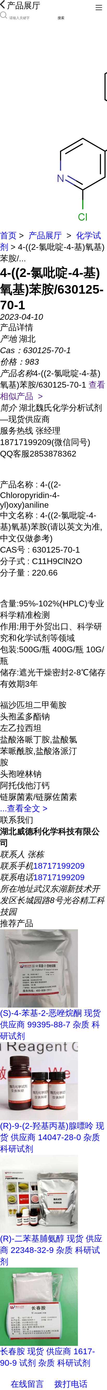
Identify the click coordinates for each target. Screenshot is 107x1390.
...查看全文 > (24, 808)
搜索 (61, 18)
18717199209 (59, 866)
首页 (8, 235)
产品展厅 (45, 235)
